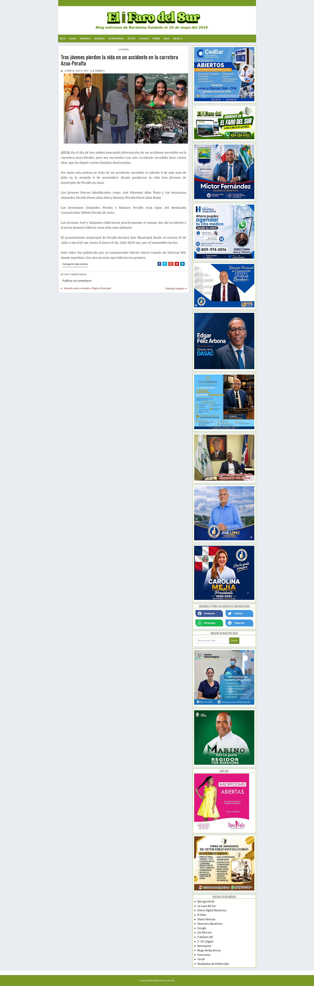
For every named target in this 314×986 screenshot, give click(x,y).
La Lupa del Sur (206, 906)
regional (125, 49)
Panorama (203, 955)
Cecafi (201, 959)
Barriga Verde (205, 901)
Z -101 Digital (205, 941)
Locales (73, 38)
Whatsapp (209, 622)
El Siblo (201, 915)
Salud (166, 38)
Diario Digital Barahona (211, 910)
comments (99, 70)
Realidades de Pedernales (213, 964)
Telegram (239, 622)
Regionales (99, 38)
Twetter (238, 613)
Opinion (156, 38)
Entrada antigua (175, 288)
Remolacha (204, 946)
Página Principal (101, 288)
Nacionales (85, 38)
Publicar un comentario (77, 280)
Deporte (132, 38)
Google (201, 928)
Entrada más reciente (76, 288)
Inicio (62, 38)
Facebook (209, 613)
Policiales (144, 38)
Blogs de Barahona (209, 950)
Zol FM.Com (204, 932)
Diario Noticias (206, 919)
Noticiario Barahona (209, 923)
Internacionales (116, 38)
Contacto (177, 38)
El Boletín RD (205, 937)
